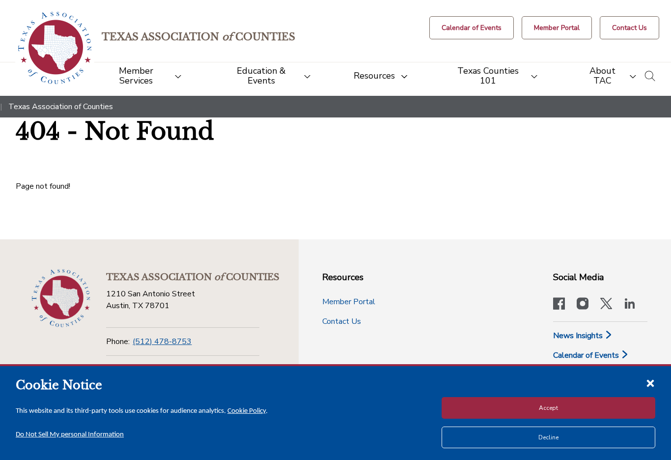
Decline (548, 437)
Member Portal (348, 301)
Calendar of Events (587, 355)
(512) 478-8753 (162, 341)
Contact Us (341, 321)
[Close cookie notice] (650, 383)
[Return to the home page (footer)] (60, 298)
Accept (548, 408)
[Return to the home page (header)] (55, 48)
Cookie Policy (246, 411)
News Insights (579, 335)
